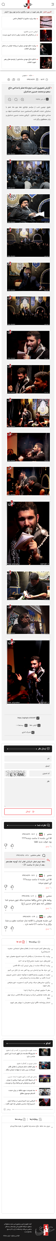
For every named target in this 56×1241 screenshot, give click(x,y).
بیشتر (9, 1109)
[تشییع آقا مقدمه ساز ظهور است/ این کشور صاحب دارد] (44, 1053)
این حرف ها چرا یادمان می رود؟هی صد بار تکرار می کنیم (29, 970)
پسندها (20, 725)
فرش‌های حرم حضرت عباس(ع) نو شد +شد (34, 961)
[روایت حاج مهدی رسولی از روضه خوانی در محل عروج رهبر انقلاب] (46, 49)
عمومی (24, 75)
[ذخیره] (13, 79)
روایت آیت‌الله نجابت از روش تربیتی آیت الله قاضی (31, 965)
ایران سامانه (6, 1236)
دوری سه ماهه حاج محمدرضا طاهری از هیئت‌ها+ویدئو (30, 1126)
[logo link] (28, 4)
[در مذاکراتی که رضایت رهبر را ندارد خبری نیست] (46, 36)
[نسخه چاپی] (8, 79)
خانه (30, 75)
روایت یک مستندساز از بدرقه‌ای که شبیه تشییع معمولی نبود (28, 956)
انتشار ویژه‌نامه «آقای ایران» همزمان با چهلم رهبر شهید (30, 1002)
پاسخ (47, 846)
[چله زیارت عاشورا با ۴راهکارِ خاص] (46, 22)
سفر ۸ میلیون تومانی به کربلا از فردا (37, 990)
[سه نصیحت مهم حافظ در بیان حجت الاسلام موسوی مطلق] (44, 1092)
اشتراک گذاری (26, 732)
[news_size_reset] (16, 99)
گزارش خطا (33, 725)
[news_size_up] (22, 99)
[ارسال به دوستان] (18, 79)
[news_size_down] (9, 99)
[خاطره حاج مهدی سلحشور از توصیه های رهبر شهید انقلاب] (46, 63)
